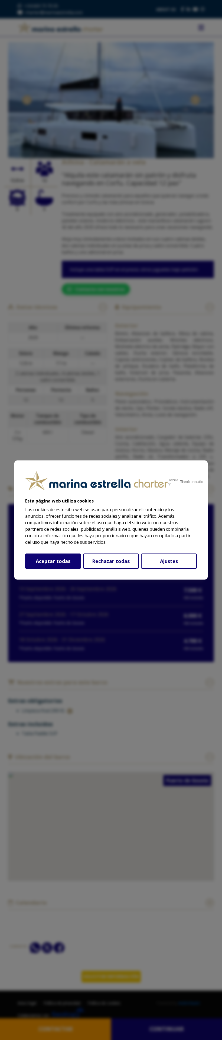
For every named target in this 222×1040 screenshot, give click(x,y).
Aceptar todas (53, 561)
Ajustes (169, 561)
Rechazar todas (111, 561)
